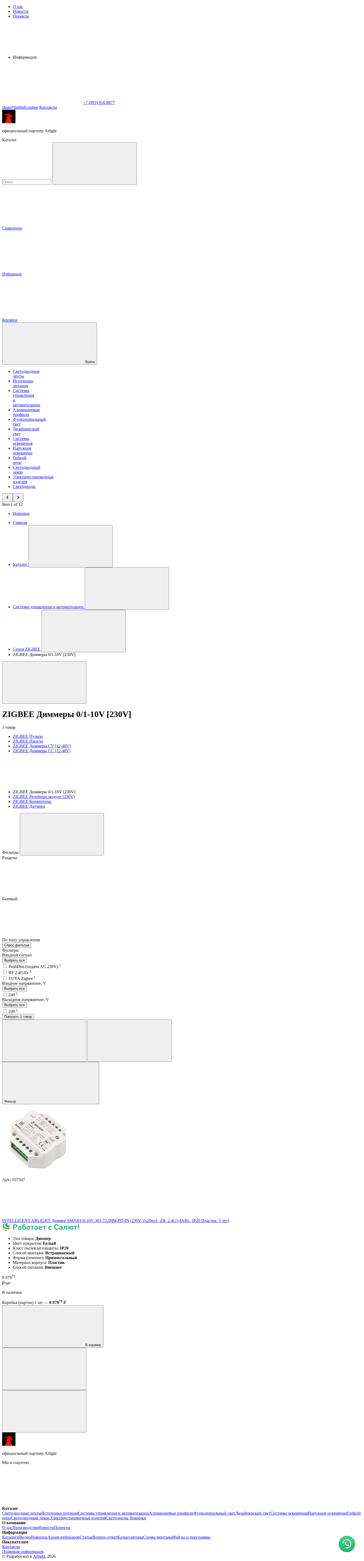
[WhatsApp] (42, 102)
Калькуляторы (130, 1537)
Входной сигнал (17, 955)
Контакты (48, 107)
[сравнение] (44, 1369)
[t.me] (122, 1503)
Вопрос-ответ (104, 1537)
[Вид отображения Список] (129, 1040)
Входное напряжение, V (24, 983)
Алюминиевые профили (26, 412)
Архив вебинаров (63, 1537)
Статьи (86, 1537)
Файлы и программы (191, 1537)
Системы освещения (23, 441)
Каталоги (10, 1537)
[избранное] (44, 1411)
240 (13, 994)
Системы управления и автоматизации (113, 1513)
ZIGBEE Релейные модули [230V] (44, 796)
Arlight (39, 1556)
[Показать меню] (71, 546)
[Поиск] (94, 163)
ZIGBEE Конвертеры (32, 801)
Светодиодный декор (30, 1518)
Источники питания (23, 383)
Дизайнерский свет (252, 1513)
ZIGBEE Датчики (29, 806)
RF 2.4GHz (20, 972)
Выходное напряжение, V (25, 999)
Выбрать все (14, 960)
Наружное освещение (23, 450)
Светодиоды (24, 486)
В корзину (92, 1345)
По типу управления (21, 940)
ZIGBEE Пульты (28, 736)
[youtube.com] (202, 1503)
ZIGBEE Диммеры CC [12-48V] (42, 751)
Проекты (21, 16)
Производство (25, 1527)
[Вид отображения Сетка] (44, 1040)
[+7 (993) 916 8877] (282, 1503)
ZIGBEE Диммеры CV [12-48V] (42, 746)
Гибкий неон (19, 460)
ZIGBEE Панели (28, 741)
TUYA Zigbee (22, 978)
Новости (21, 11)
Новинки (21, 513)
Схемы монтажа (157, 1537)
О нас (18, 6)
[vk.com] (42, 1503)
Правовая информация (22, 1551)
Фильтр (10, 1101)
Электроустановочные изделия (78, 1518)
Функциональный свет (214, 1513)
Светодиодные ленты (21, 1513)
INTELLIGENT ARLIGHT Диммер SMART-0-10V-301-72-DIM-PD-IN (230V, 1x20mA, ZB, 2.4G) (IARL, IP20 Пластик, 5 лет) (115, 1220)
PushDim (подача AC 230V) (35, 966)
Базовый (10, 898)
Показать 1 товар (18, 1017)
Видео (25, 1537)
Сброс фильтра (16, 945)
